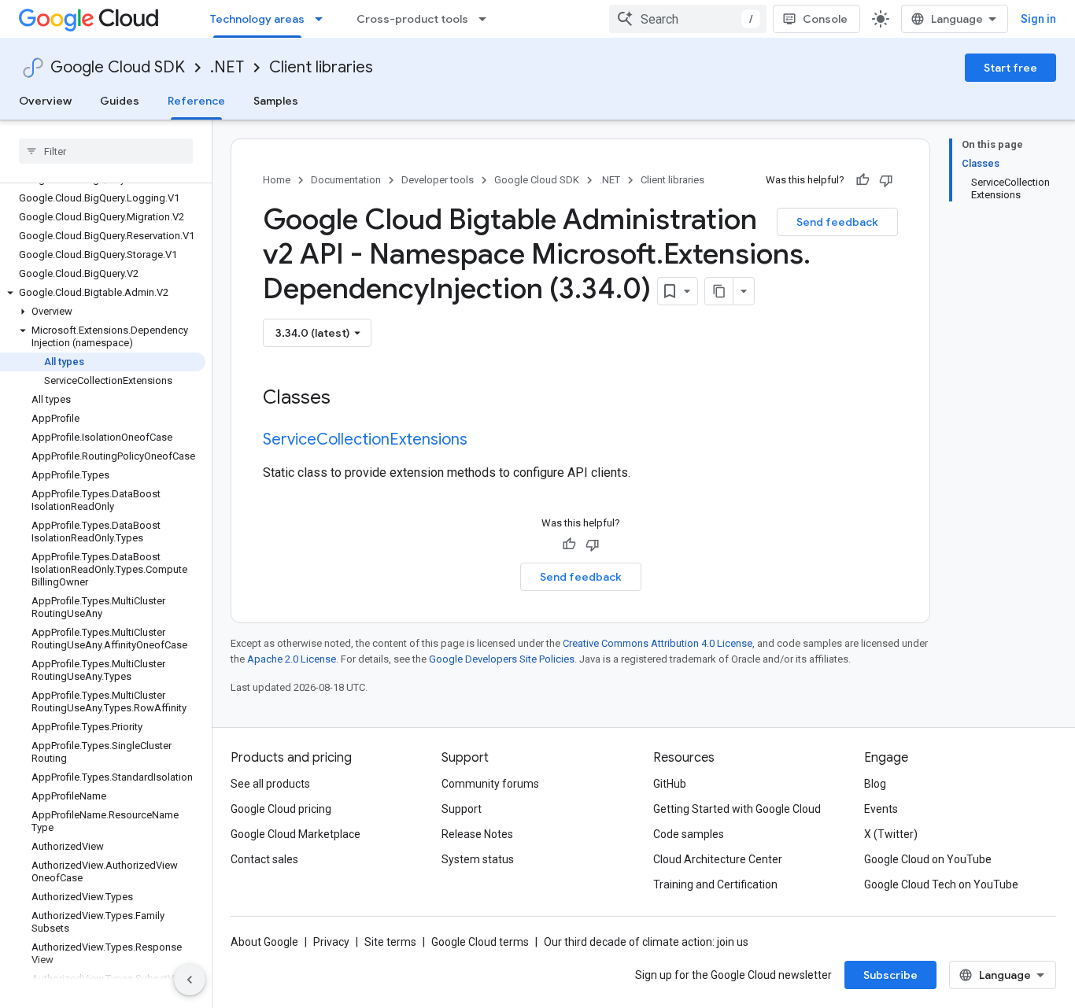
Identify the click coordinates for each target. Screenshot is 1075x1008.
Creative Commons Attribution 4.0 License (657, 643)
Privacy (331, 942)
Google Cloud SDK (117, 67)
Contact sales (264, 859)
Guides (119, 101)
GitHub (669, 783)
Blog (875, 783)
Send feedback (837, 222)
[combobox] (688, 19)
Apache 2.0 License (291, 659)
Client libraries (321, 67)
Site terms (390, 942)
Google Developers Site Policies (501, 659)
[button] (102, 292)
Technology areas (257, 19)
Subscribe (890, 975)
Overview (45, 101)
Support (461, 809)
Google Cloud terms (480, 942)
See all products (270, 783)
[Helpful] (862, 180)
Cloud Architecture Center (717, 859)
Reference (196, 101)
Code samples (688, 834)
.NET (227, 67)
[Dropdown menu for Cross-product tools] (487, 19)
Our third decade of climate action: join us (646, 942)
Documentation (346, 180)
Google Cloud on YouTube (928, 859)
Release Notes (477, 834)
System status (477, 859)
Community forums (490, 783)
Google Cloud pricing (281, 809)
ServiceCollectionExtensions (365, 439)
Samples (275, 101)
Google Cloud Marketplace (295, 834)
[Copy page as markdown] (719, 291)
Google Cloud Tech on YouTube (941, 884)
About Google (264, 942)
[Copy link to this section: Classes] (351, 399)
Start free (1010, 68)
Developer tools (437, 180)
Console (825, 19)
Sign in (1038, 19)
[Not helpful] (886, 180)
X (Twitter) (891, 834)
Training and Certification (715, 884)
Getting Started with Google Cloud (737, 809)
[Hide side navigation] (189, 979)
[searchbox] (106, 151)
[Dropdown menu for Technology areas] (323, 19)
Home (276, 180)
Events (881, 809)
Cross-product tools (412, 19)
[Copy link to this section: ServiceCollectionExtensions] (483, 440)
